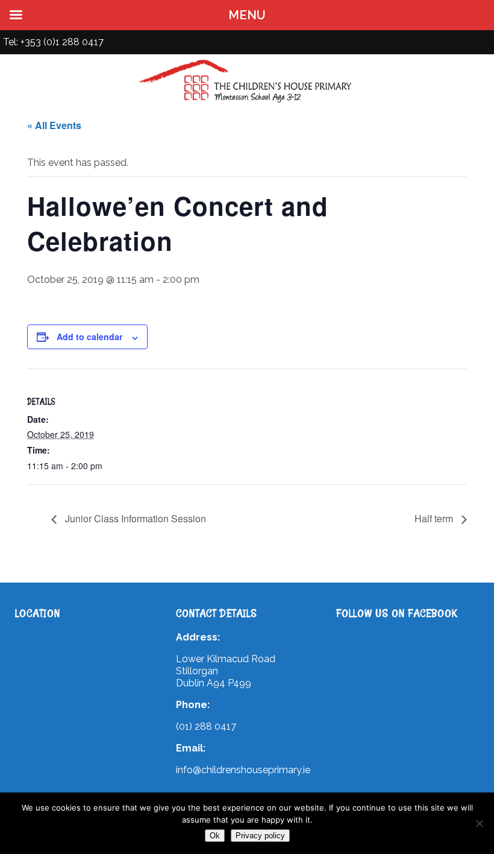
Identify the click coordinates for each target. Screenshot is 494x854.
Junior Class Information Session (134, 518)
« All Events (54, 125)
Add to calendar (89, 337)
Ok (215, 835)
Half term (434, 518)
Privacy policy (260, 835)
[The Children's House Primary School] (247, 102)
